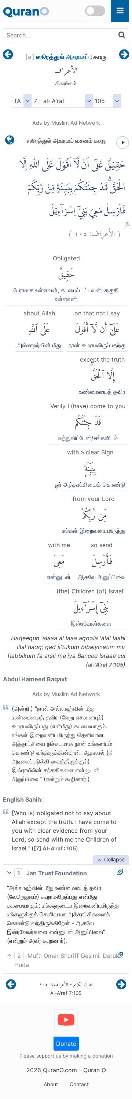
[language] (9, 141)
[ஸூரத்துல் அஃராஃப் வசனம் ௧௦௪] (8, 55)
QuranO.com (60, 1070)
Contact (79, 1084)
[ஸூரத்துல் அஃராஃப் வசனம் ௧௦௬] (124, 55)
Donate (66, 1043)
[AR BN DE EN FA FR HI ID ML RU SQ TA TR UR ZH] (21, 101)
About (51, 1084)
